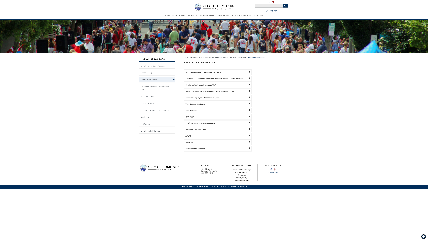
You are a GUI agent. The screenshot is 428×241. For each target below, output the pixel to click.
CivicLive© (222, 187)
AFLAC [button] (188, 136)
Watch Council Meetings (242, 169)
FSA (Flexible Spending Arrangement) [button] (200, 123)
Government (179, 16)
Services (192, 16)
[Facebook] (270, 2)
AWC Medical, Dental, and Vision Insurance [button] (203, 72)
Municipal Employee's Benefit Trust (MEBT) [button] (203, 98)
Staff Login (273, 172)
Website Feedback (241, 172)
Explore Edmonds (241, 16)
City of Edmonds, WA (193, 57)
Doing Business (208, 16)
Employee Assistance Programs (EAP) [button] (200, 85)
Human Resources (238, 57)
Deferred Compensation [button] (195, 129)
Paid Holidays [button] (191, 110)
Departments (222, 57)
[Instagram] (273, 2)
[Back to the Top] (423, 236)
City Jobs (258, 16)
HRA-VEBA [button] (189, 117)
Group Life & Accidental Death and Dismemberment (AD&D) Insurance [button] (214, 79)
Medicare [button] (189, 142)
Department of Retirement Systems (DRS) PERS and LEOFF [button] (209, 91)
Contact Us (242, 175)
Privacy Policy (241, 178)
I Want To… (224, 16)
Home (167, 16)
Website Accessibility (242, 180)
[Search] (285, 6)
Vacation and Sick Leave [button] (195, 104)
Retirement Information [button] (195, 149)
